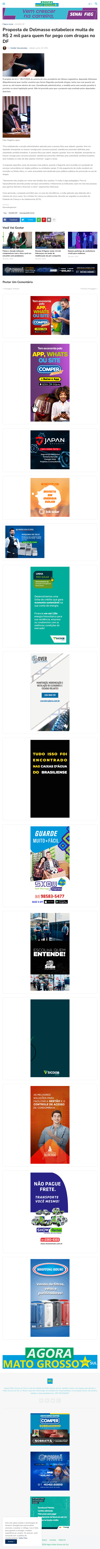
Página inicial (8, 24)
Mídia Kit (62, 1540)
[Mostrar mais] (54, 220)
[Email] (49, 220)
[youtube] (53, 1400)
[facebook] (41, 1400)
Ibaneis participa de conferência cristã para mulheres (81, 252)
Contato (52, 1540)
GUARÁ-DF (20, 24)
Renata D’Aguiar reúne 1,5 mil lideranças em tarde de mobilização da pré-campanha (48, 253)
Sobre (44, 1540)
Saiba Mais (22, 1538)
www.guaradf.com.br (27, 213)
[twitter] (47, 1400)
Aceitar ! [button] (11, 1541)
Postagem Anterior (11, 289)
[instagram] (58, 1400)
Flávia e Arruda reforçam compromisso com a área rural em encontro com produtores (17, 253)
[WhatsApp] (39, 220)
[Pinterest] (44, 220)
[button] (3, 4)
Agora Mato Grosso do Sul (57, 1544)
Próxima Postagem (88, 289)
